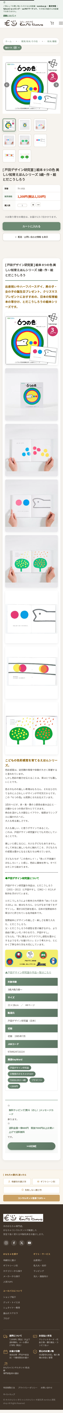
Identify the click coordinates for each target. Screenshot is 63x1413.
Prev (6, 84)
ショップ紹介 (9, 1297)
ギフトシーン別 (48, 1181)
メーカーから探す (11, 1276)
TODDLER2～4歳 (18, 1080)
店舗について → (9, 15)
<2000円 (14, 1086)
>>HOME (32, 1146)
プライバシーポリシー (27, 1387)
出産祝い (37, 1260)
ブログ (6, 1318)
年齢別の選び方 (18, 1181)
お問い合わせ (46, 1387)
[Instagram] (6, 1243)
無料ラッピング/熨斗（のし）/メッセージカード (31, 1112)
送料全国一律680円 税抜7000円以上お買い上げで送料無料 (31, 1130)
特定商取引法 (9, 1387)
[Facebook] (14, 1243)
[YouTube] (29, 1243)
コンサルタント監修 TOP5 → (31, 1198)
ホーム (8, 41)
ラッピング (38, 1270)
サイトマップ (9, 1394)
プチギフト (37, 1080)
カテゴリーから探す (12, 1270)
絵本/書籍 (52, 41)
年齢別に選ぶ (9, 1260)
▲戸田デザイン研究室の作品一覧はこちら (28, 972)
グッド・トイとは (11, 1302)
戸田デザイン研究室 (19, 1067)
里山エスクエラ (10, 1313)
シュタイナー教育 (11, 1307)
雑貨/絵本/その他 (29, 41)
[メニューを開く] (61, 23)
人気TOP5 (8, 1281)
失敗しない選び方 (33, 1189)
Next (56, 84)
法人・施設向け (40, 1276)
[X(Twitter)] (22, 1243)
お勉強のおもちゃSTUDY (21, 1073)
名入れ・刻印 (39, 1265)
